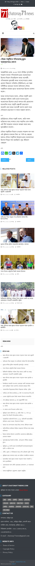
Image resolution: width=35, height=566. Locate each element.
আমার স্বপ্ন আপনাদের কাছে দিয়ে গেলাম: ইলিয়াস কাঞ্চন (17, 425)
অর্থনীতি (5, 506)
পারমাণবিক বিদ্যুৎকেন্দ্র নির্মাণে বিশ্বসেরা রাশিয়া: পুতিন (17, 389)
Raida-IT (14, 564)
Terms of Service (8, 545)
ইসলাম (17, 330)
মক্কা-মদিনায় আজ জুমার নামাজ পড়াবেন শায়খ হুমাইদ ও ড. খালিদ (18, 405)
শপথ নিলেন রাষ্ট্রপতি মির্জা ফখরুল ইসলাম (13, 271)
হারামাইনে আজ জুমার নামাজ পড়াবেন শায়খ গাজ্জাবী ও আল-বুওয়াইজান (17, 460)
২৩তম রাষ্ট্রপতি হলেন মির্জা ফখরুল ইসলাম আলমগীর (17, 396)
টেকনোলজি (18, 506)
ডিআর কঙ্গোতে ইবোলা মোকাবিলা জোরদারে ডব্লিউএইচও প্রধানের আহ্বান (17, 435)
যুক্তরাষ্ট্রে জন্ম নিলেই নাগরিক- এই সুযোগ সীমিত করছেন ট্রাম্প (17, 441)
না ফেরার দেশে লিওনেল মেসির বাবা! (12, 409)
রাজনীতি (15, 499)
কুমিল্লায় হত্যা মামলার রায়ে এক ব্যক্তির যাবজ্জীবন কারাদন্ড (18, 455)
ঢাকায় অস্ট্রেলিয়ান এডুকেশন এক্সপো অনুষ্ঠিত (14, 471)
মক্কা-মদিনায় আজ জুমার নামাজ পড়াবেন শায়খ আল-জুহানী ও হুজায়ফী (16, 191)
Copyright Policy (8, 549)
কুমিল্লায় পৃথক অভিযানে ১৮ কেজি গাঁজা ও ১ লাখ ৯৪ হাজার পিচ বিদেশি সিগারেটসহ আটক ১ (17, 414)
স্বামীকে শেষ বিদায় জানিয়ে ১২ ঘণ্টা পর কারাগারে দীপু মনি (18, 393)
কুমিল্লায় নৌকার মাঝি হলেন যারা (30, 160)
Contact (27, 1)
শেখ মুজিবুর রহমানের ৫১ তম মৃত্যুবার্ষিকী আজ (15, 400)
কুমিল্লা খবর (12, 503)
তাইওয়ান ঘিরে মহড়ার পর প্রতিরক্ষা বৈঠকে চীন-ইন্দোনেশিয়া (14, 218)
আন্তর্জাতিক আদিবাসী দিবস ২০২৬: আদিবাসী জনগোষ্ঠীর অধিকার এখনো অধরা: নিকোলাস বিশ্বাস (17, 420)
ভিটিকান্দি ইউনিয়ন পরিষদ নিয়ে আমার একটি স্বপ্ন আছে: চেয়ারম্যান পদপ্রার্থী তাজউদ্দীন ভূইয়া (17, 299)
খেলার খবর (27, 499)
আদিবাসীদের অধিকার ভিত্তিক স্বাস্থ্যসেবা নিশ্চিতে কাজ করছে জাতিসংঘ (18, 429)
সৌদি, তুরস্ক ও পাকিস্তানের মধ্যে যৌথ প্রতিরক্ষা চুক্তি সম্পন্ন (18, 452)
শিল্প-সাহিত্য (6, 510)
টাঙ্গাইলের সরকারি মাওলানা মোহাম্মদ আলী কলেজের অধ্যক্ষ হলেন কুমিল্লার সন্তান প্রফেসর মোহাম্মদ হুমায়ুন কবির (18, 385)
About (22, 1)
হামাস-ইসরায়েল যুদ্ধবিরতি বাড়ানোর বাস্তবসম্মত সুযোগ (6, 160)
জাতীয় (18, 274)
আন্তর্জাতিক (18, 194)
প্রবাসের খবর (25, 506)
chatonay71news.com (20, 562)
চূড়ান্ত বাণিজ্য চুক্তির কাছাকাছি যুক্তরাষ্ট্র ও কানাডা (15, 244)
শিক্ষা (32, 506)
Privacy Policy (8, 552)
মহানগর (26, 503)
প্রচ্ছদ (5, 499)
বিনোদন (20, 499)
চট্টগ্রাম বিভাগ (20, 503)
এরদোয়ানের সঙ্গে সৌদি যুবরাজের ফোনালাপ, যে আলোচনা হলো (18, 466)
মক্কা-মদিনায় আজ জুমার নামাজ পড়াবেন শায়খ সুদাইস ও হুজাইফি (17, 326)
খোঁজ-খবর (6, 503)
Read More (23, 490)
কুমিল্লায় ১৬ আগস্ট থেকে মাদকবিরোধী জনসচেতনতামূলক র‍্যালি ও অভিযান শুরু (18, 447)
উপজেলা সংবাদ (19, 303)
